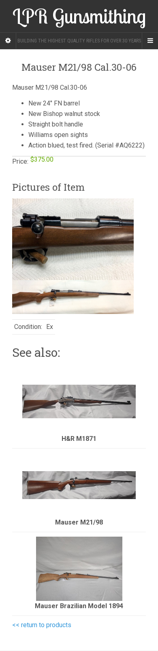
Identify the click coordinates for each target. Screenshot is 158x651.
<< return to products (41, 625)
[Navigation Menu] (150, 41)
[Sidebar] (8, 41)
